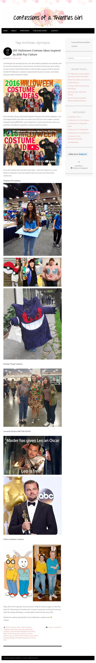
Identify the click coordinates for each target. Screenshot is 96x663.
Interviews (24, 31)
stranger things (8, 638)
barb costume (26, 627)
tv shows (32, 638)
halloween (24, 631)
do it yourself (14, 631)
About (14, 31)
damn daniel (14, 629)
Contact (54, 31)
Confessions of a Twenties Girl (78, 133)
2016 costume (11, 627)
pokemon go (7, 636)
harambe (31, 631)
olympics (23, 633)
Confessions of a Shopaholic (78, 129)
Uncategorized (15, 58)
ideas (5, 633)
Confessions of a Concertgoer (78, 120)
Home (5, 31)
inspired (11, 633)
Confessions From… (75, 117)
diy (21, 629)
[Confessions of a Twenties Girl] (48, 26)
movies (17, 633)
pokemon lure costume (21, 636)
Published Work (40, 31)
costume (6, 629)
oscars (30, 633)
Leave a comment (54, 627)
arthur (18, 627)
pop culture (34, 636)
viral (4, 640)
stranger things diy (22, 638)
